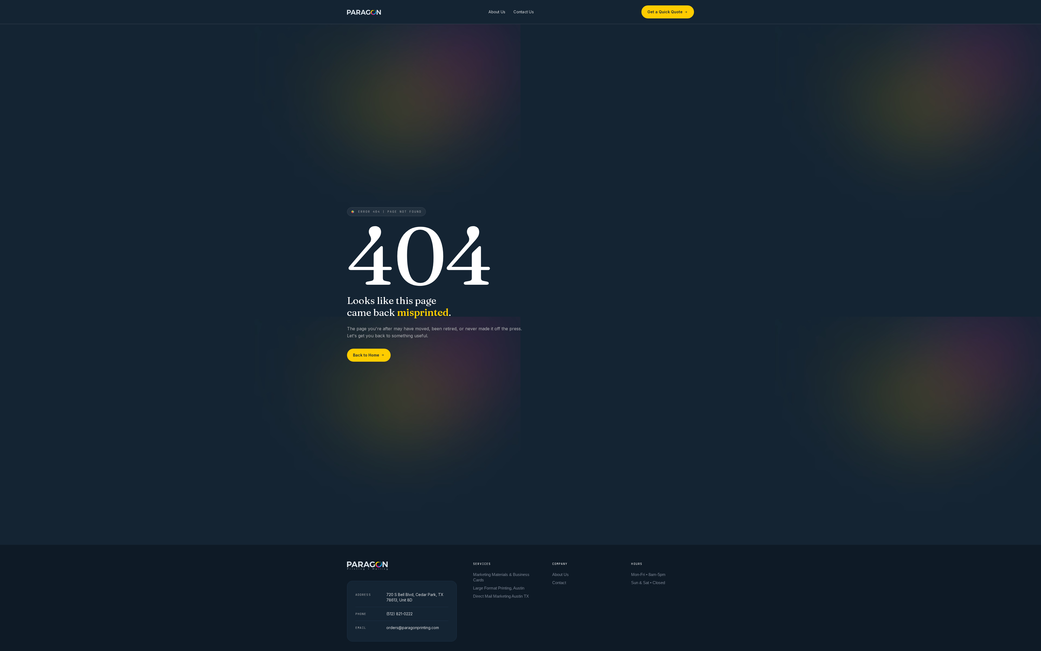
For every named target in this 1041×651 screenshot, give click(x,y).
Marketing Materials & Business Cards (501, 577)
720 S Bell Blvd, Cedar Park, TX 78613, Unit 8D (415, 597)
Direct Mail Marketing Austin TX (501, 596)
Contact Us (523, 11)
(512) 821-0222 (399, 613)
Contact (559, 582)
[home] (364, 12)
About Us (497, 11)
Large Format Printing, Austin (498, 588)
